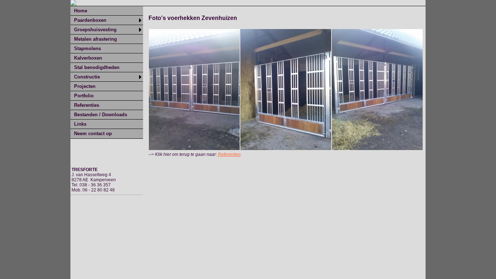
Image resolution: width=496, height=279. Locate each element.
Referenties (86, 105)
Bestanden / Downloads (100, 114)
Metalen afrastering (95, 39)
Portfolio (84, 95)
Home (80, 10)
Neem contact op (93, 133)
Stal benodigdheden (96, 67)
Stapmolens (87, 48)
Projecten (84, 86)
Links (80, 124)
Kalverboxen (88, 58)
